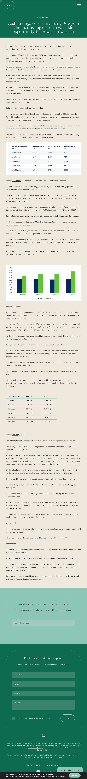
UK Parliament (42, 207)
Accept (74, 775)
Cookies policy (54, 765)
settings (62, 776)
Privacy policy (32, 765)
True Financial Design (35, 748)
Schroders (34, 135)
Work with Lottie (70, 770)
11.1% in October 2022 (62, 195)
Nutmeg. (15, 435)
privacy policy (44, 718)
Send (67, 718)
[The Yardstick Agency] (43, 771)
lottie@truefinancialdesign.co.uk (36, 538)
